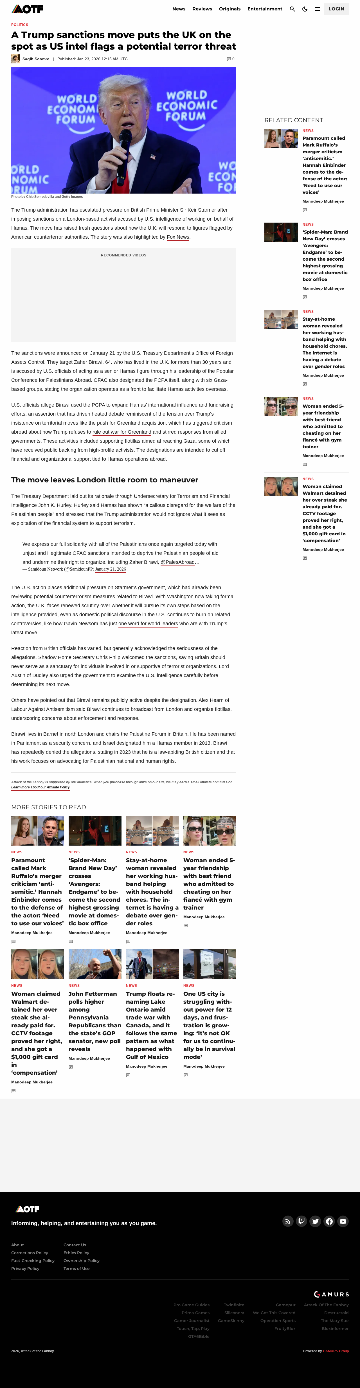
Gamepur (286, 1304)
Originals (230, 9)
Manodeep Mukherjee (32, 932)
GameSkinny (231, 1320)
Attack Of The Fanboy (326, 1304)
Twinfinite (234, 1304)
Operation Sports (278, 1320)
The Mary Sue (335, 1320)
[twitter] (315, 1221)
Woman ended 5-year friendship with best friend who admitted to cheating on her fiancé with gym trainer (209, 884)
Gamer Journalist (192, 1320)
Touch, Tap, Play (193, 1328)
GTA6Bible (199, 1336)
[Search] (292, 9)
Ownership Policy (82, 1260)
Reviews (202, 9)
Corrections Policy (29, 1252)
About (17, 1244)
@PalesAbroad (178, 562)
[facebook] (329, 1221)
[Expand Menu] (317, 9)
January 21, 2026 (110, 569)
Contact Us (75, 1244)
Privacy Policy (25, 1268)
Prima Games (196, 1312)
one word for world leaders (148, 623)
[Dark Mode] (304, 9)
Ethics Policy (76, 1252)
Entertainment (265, 9)
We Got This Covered (274, 1312)
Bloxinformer (335, 1328)
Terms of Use (77, 1268)
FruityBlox (285, 1328)
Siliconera (234, 1312)
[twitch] (301, 1221)
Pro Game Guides (192, 1304)
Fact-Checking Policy (33, 1260)
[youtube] (343, 1221)
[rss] (288, 1221)
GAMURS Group (336, 1351)
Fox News (178, 237)
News (179, 9)
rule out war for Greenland (122, 432)
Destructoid (336, 1312)
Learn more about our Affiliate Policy (40, 787)
